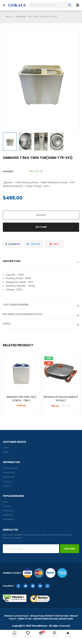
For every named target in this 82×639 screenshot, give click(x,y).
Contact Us (7, 481)
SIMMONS (8, 515)
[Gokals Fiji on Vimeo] (40, 585)
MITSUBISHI (8, 519)
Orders (6, 448)
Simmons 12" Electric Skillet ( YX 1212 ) (60, 398)
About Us (7, 486)
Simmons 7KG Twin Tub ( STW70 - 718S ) (21, 398)
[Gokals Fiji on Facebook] (18, 585)
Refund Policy (8, 477)
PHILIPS (6, 506)
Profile (5, 452)
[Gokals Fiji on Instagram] (47, 585)
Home (5, 502)
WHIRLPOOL (8, 511)
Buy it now (41, 227)
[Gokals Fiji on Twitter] (25, 585)
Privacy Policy (9, 472)
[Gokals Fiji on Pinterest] (32, 585)
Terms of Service (10, 468)
